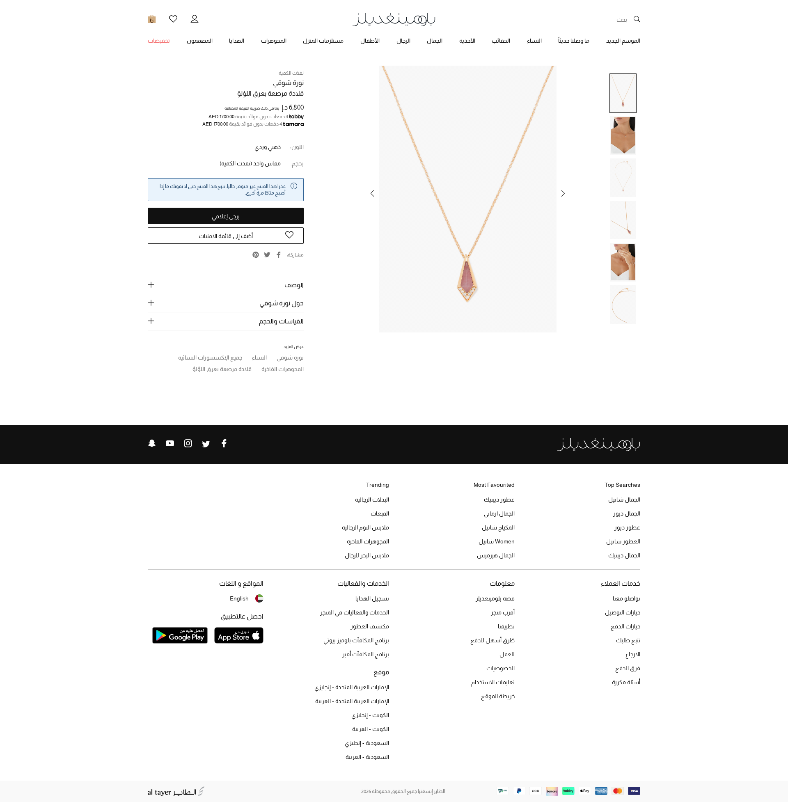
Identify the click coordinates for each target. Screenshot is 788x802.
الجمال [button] (434, 40)
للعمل (507, 654)
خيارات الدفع (625, 626)
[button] (563, 193)
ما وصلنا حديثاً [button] (573, 40)
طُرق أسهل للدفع (492, 640)
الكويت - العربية (370, 729)
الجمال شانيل (624, 499)
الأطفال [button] (370, 40)
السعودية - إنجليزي (367, 743)
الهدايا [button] (236, 40)
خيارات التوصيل (622, 612)
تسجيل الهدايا (372, 598)
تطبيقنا (506, 626)
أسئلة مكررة (626, 682)
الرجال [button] (403, 40)
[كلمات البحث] (637, 19)
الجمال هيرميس (496, 555)
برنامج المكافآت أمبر (365, 654)
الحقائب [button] (501, 40)
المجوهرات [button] (273, 40)
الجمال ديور (626, 513)
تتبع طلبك (628, 640)
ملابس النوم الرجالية (365, 527)
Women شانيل (497, 541)
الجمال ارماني (499, 513)
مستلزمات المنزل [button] (323, 40)
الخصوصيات (500, 668)
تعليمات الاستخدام (493, 682)
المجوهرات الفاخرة (368, 541)
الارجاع (632, 654)
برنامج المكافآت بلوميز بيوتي (356, 640)
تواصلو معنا (626, 598)
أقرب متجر (503, 612)
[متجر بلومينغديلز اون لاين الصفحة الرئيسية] (394, 19)
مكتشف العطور (369, 626)
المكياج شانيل (498, 527)
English (239, 598)
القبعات (380, 513)
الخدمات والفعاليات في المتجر (354, 612)
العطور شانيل (623, 541)
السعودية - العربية (367, 757)
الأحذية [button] (467, 40)
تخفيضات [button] (159, 40)
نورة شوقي (288, 82)
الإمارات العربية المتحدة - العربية (352, 701)
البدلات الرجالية (372, 499)
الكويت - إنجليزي (370, 715)
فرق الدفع (627, 668)
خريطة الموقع (498, 696)
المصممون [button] (200, 40)
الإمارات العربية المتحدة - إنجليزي (351, 687)
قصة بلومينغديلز (495, 598)
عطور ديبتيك (499, 499)
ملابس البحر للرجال (367, 555)
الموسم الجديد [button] (623, 40)
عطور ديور (627, 527)
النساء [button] (534, 40)
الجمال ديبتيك (624, 555)
